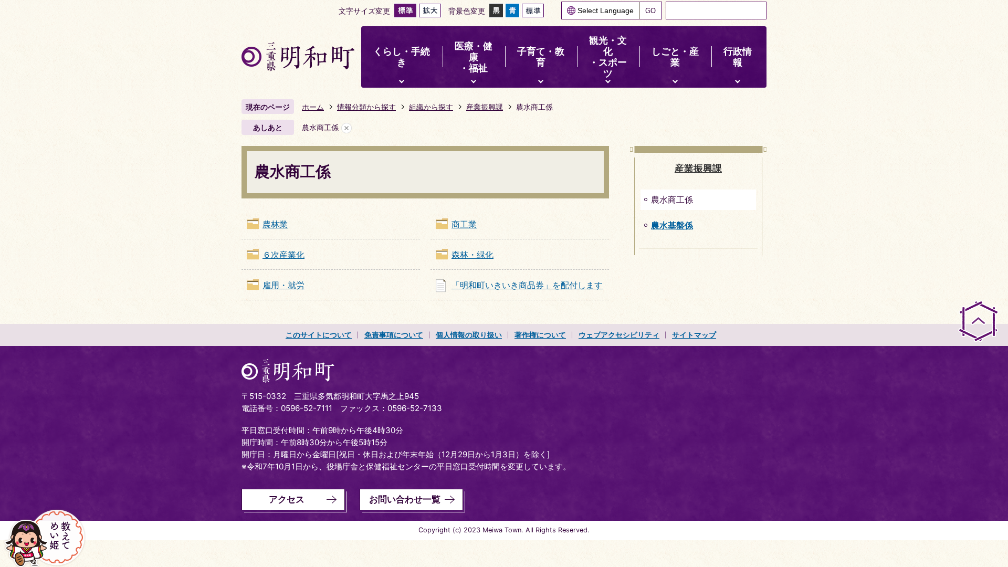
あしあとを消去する (346, 127)
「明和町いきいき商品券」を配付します (527, 285)
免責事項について (393, 334)
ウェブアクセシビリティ (619, 334)
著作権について (540, 334)
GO (650, 11)
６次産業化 (283, 254)
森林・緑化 (473, 254)
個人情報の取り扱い (469, 334)
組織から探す (431, 106)
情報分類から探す (366, 106)
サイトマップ (694, 334)
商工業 (464, 224)
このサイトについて (319, 334)
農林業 (275, 224)
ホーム (313, 106)
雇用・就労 (283, 285)
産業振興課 (484, 106)
